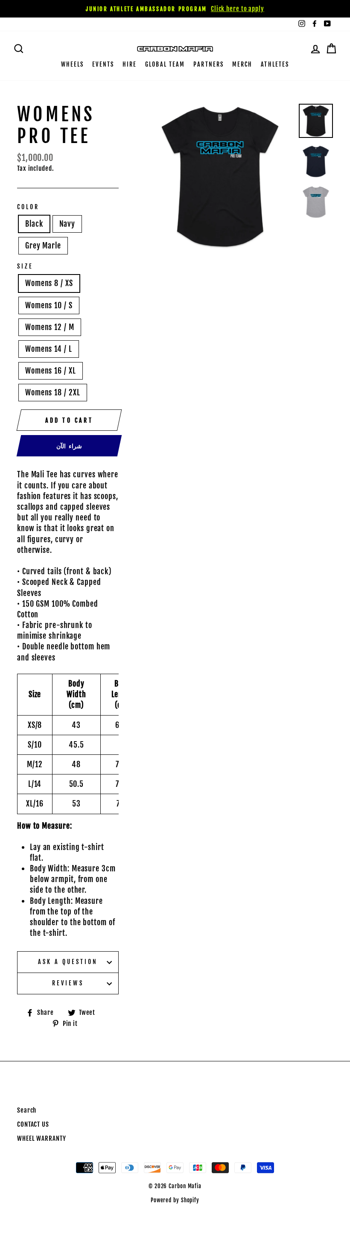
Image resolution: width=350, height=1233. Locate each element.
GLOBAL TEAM (165, 64)
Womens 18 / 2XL (52, 392)
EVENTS (103, 64)
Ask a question (68, 961)
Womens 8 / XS (49, 283)
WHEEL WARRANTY (41, 1138)
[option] (175, 8)
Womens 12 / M (49, 327)
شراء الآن (69, 446)
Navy (67, 223)
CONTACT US (33, 1124)
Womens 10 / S (49, 305)
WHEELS (72, 64)
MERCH (242, 64)
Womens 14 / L (48, 349)
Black (34, 223)
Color (28, 206)
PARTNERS (208, 64)
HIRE (129, 64)
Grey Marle (43, 245)
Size (25, 266)
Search (26, 1110)
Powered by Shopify (175, 1200)
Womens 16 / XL (50, 370)
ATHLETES (275, 64)
